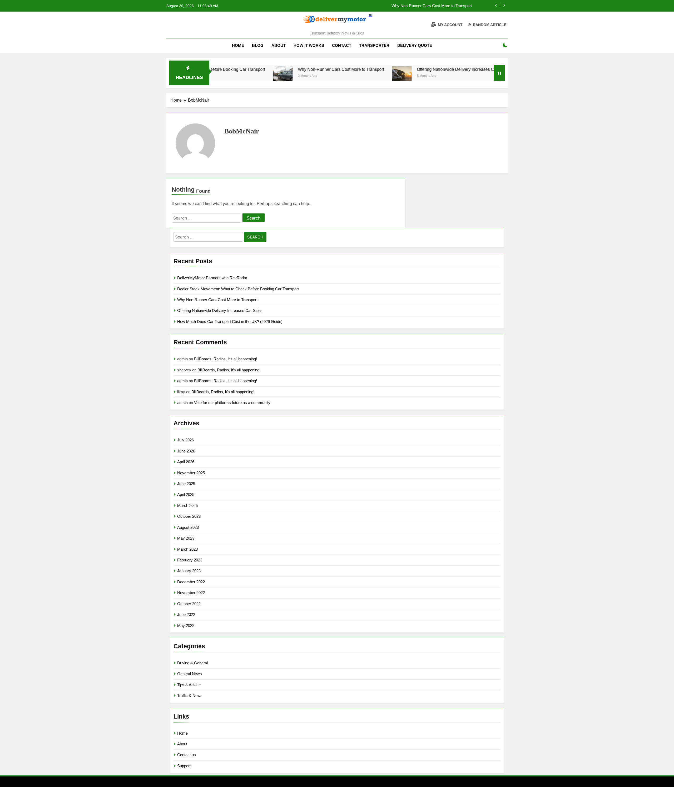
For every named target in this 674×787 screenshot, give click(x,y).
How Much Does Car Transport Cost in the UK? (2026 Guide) (230, 321)
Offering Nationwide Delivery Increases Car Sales (439, 69)
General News (189, 673)
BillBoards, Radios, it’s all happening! (225, 359)
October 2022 (189, 603)
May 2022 (185, 625)
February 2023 (189, 560)
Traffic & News (189, 695)
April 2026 (185, 462)
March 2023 (187, 549)
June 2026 (186, 451)
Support (184, 766)
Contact (341, 45)
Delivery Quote (414, 45)
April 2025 (185, 494)
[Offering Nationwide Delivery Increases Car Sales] (377, 76)
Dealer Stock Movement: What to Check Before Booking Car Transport (238, 289)
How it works (309, 45)
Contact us (186, 755)
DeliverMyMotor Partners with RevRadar (212, 278)
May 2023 (185, 538)
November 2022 (191, 592)
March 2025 (187, 505)
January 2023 (189, 571)
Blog (258, 45)
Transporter (374, 45)
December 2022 (191, 582)
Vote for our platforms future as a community (232, 402)
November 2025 (191, 473)
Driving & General (192, 663)
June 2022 (186, 614)
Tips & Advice (189, 685)
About (278, 45)
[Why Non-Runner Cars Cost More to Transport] (258, 76)
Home (238, 45)
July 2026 (185, 440)
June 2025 (186, 483)
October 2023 (189, 516)
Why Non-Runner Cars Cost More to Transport (431, 6)
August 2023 (188, 527)
